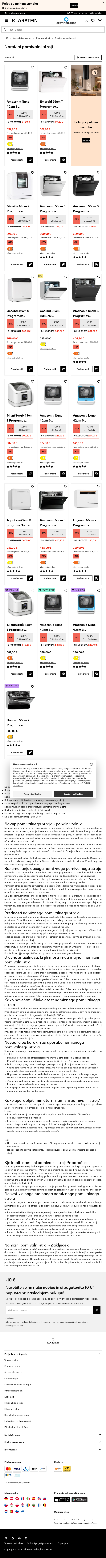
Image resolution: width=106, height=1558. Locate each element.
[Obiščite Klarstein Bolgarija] (33, 1505)
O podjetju (63, 1543)
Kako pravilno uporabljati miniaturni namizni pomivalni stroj (35, 806)
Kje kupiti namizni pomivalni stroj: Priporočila (27, 810)
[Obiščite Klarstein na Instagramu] (6, 1538)
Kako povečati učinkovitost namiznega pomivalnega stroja (34, 800)
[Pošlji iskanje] (5, 29)
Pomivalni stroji (43, 38)
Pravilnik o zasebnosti (62, 1523)
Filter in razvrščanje (89, 57)
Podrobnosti (16, 160)
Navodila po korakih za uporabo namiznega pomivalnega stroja (37, 803)
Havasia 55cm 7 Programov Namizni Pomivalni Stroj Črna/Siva (18, 723)
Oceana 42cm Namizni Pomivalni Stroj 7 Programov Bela (52, 313)
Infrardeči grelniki (13, 1390)
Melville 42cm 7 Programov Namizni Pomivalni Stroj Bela (18, 209)
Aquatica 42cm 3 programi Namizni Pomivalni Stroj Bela (19, 523)
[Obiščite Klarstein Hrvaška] (22, 1505)
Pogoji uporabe (79, 1523)
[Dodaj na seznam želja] (32, 67)
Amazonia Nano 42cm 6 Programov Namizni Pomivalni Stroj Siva (51, 418)
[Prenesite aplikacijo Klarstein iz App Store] (62, 1499)
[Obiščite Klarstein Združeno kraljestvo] (39, 1498)
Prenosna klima (12, 1366)
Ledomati (9, 1396)
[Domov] (9, 38)
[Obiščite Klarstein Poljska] (17, 1505)
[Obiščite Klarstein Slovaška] (44, 1498)
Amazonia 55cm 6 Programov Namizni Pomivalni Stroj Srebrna (53, 209)
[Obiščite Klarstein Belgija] (44, 1505)
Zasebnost (10, 1318)
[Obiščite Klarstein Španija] (33, 1498)
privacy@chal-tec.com (14, 1325)
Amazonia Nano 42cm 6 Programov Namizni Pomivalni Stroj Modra (84, 418)
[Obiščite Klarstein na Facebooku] (12, 1538)
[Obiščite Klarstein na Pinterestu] (26, 1538)
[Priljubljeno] (93, 20)
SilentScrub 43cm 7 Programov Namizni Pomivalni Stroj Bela (20, 418)
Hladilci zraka (11, 1408)
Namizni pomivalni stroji (65, 38)
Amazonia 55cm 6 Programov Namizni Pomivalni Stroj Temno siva (86, 313)
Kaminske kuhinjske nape (17, 1384)
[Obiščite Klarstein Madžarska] (11, 1505)
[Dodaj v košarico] (30, 160)
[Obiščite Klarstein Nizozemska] (6, 1511)
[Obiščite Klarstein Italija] (28, 1498)
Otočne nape (11, 1378)
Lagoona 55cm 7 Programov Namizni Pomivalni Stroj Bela (84, 523)
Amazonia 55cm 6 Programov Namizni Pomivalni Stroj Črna (86, 209)
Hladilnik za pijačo (13, 1402)
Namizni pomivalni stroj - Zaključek (22, 816)
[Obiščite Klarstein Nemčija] (6, 1498)
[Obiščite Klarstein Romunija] (28, 1505)
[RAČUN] (86, 20)
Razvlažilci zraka (13, 1372)
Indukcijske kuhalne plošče (18, 1421)
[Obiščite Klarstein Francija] (22, 1498)
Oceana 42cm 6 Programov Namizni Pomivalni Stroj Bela (18, 313)
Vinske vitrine (11, 1360)
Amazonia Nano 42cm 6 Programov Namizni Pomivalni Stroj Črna (18, 104)
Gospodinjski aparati (22, 38)
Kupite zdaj (74, 5)
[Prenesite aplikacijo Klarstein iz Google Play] (79, 1499)
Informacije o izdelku (15, 149)
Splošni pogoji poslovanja (40, 1543)
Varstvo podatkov (13, 1543)
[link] (20, 80)
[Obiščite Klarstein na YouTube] (19, 1538)
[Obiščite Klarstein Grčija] (22, 1511)
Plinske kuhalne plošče (16, 1427)
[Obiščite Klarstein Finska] (39, 1505)
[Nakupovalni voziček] (100, 20)
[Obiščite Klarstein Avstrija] (11, 1498)
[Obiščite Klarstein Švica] (17, 1498)
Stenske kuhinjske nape (16, 1415)
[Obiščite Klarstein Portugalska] (11, 1511)
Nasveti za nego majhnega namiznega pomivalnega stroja (34, 813)
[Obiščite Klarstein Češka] (6, 1505)
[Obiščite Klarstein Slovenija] (17, 1511)
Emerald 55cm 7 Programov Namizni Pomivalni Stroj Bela (51, 104)
